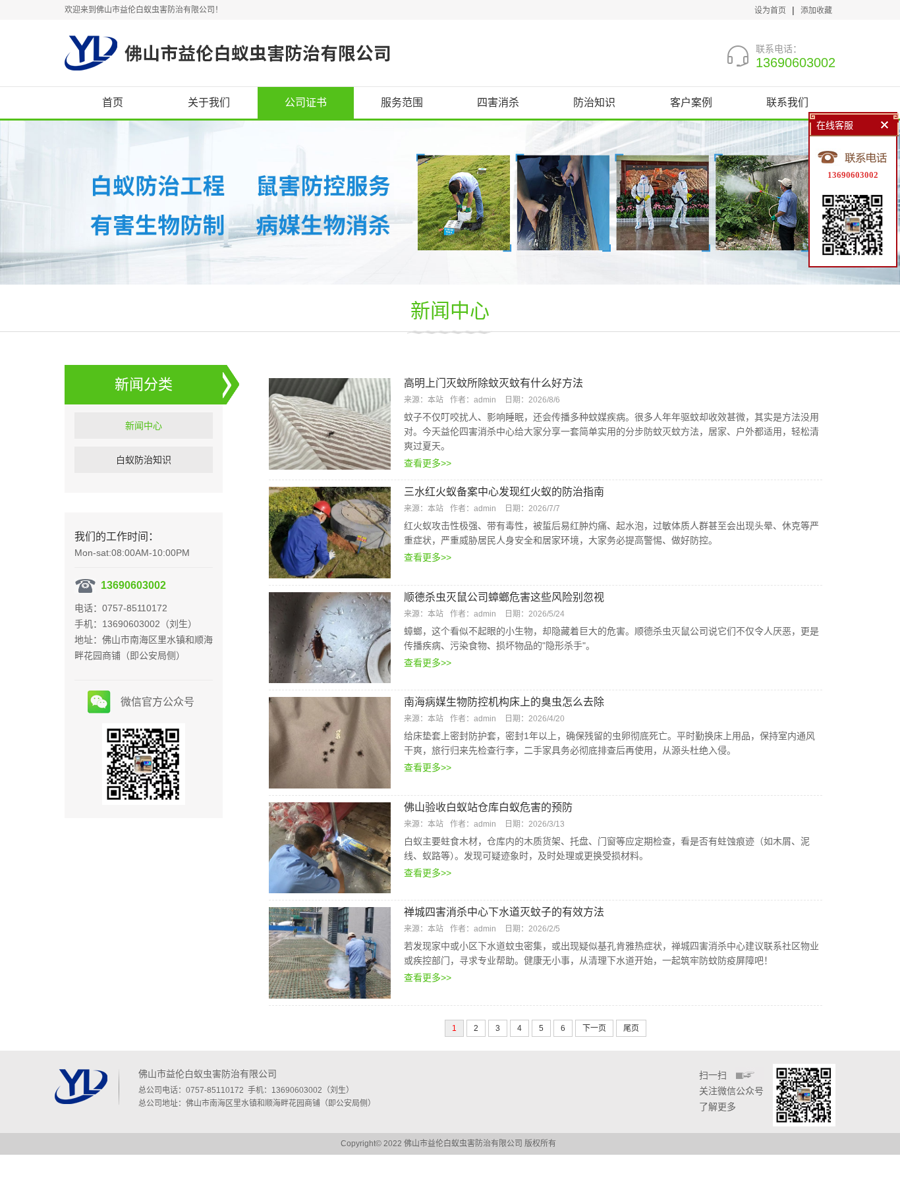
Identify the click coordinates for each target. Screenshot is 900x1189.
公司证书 (306, 102)
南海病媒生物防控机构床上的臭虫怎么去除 (504, 701)
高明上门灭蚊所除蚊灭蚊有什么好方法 (493, 383)
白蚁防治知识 (143, 460)
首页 (112, 102)
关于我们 (209, 102)
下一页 (594, 1028)
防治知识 (594, 102)
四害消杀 (498, 102)
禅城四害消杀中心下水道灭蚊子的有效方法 (504, 912)
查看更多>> (427, 463)
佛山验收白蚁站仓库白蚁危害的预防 (488, 807)
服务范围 (402, 102)
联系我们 (787, 102)
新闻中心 (450, 310)
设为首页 (770, 10)
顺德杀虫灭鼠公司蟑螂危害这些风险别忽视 (504, 597)
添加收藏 (816, 10)
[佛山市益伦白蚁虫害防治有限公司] (227, 52)
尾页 (631, 1028)
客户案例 (691, 102)
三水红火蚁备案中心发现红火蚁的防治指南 (504, 491)
